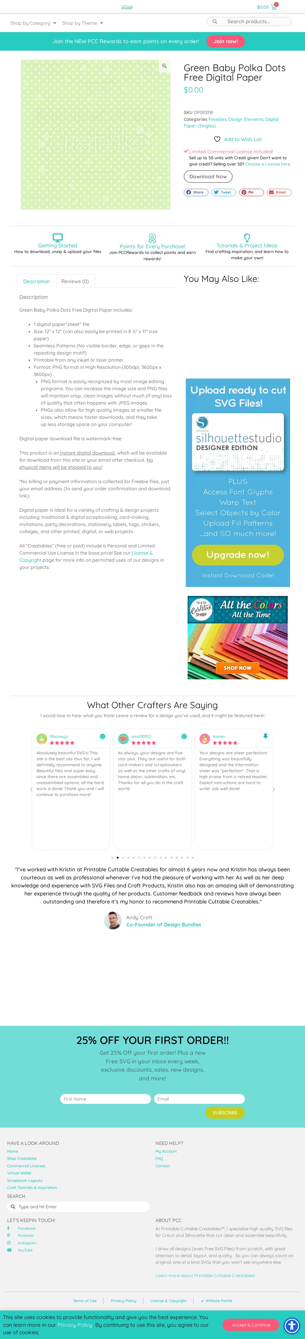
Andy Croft (139, 917)
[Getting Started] (57, 237)
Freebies (217, 119)
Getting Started (57, 245)
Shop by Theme (79, 23)
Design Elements (246, 119)
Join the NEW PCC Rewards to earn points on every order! (126, 41)
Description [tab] (36, 281)
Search (214, 21)
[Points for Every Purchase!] (152, 238)
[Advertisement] (238, 327)
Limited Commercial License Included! (231, 151)
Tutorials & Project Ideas (247, 245)
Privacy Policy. (75, 1324)
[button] (196, 192)
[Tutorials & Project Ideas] (247, 237)
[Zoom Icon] (165, 66)
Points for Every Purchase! (152, 246)
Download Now (208, 176)
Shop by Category (30, 23)
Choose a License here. (268, 164)
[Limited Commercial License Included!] (186, 151)
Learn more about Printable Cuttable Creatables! (205, 1275)
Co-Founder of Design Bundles (163, 924)
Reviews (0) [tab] (75, 281)
